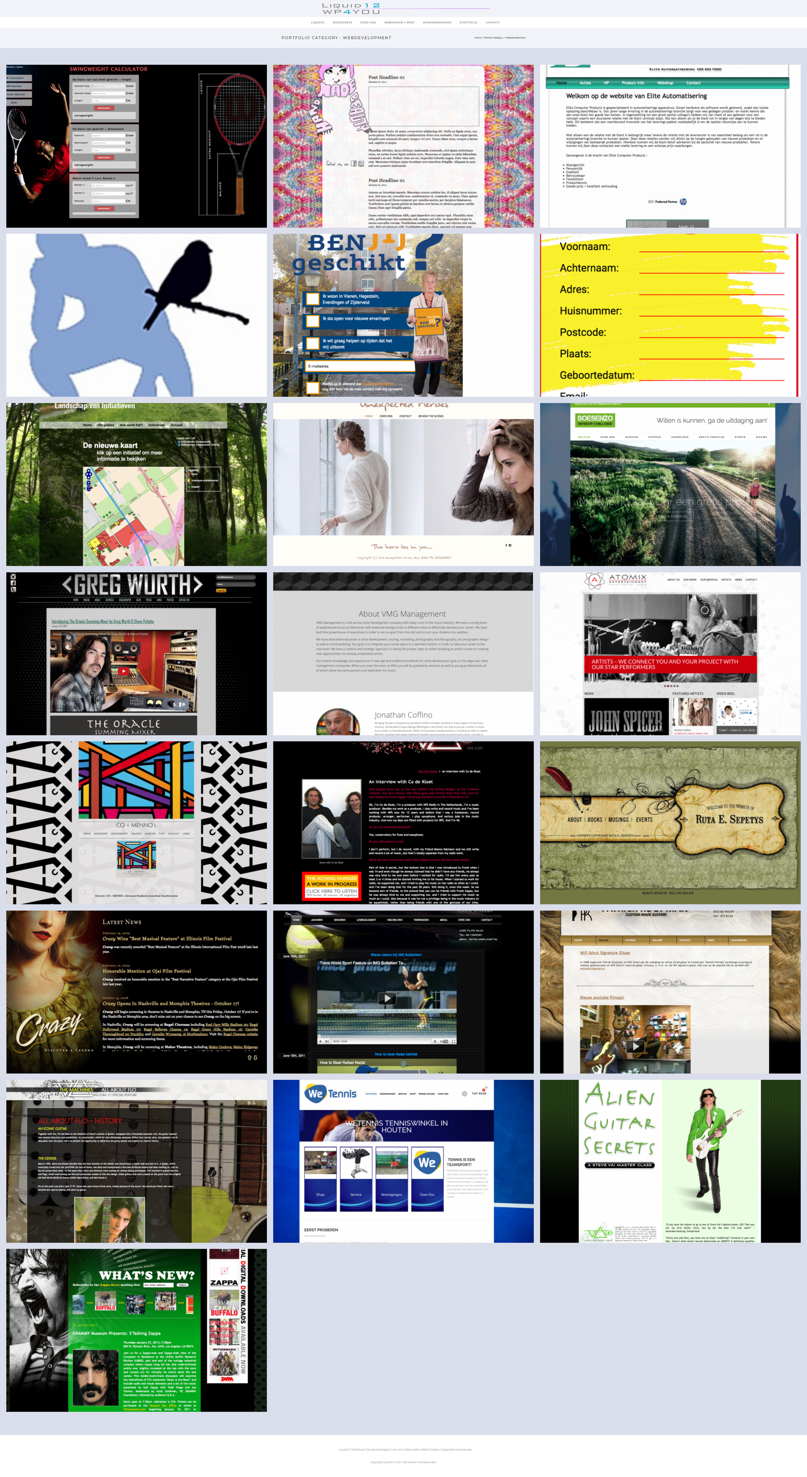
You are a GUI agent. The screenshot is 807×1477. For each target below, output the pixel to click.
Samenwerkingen (437, 22)
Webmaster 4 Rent (399, 22)
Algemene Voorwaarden (456, 1449)
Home (478, 37)
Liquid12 (317, 22)
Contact (493, 22)
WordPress (342, 22)
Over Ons (368, 22)
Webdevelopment (515, 37)
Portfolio (468, 22)
